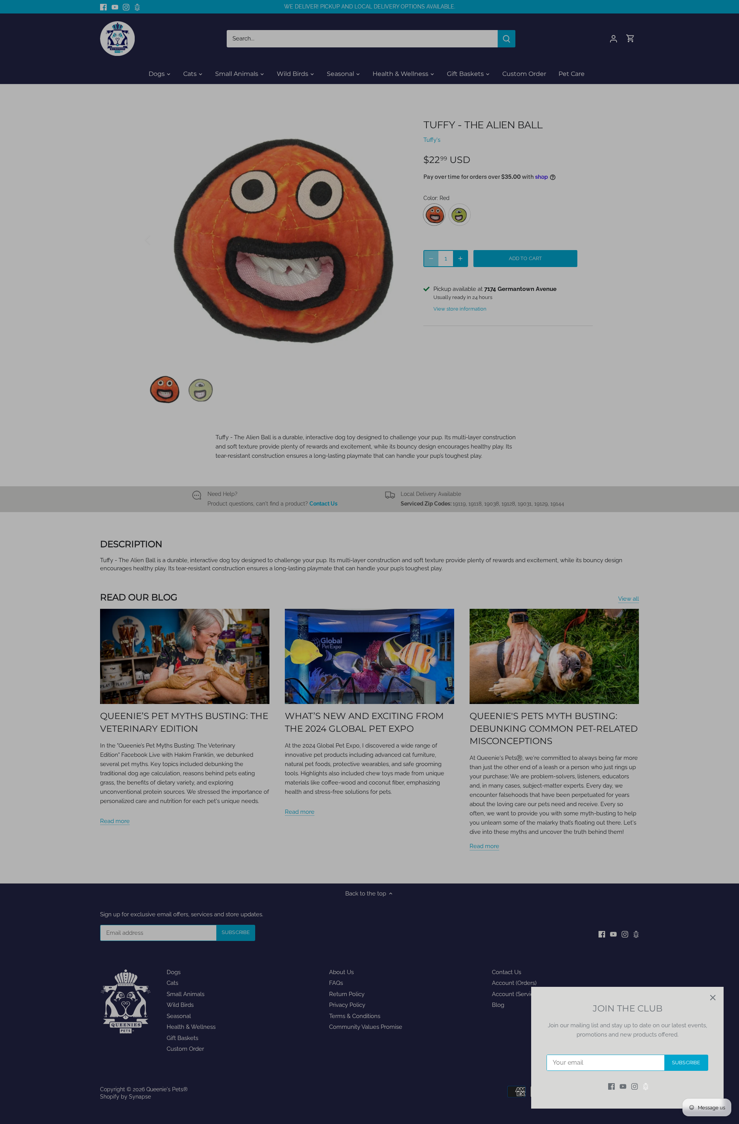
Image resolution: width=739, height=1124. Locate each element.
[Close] (712, 997)
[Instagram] (634, 1086)
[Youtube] (623, 1086)
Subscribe (686, 1062)
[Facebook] (611, 1086)
